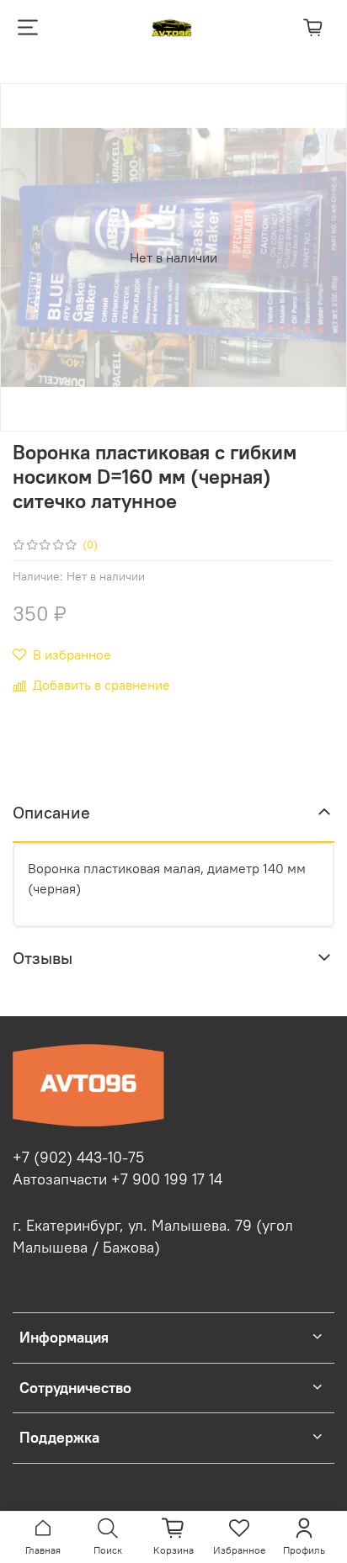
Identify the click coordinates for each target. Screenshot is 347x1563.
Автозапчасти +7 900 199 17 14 (117, 1179)
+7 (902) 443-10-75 (78, 1157)
